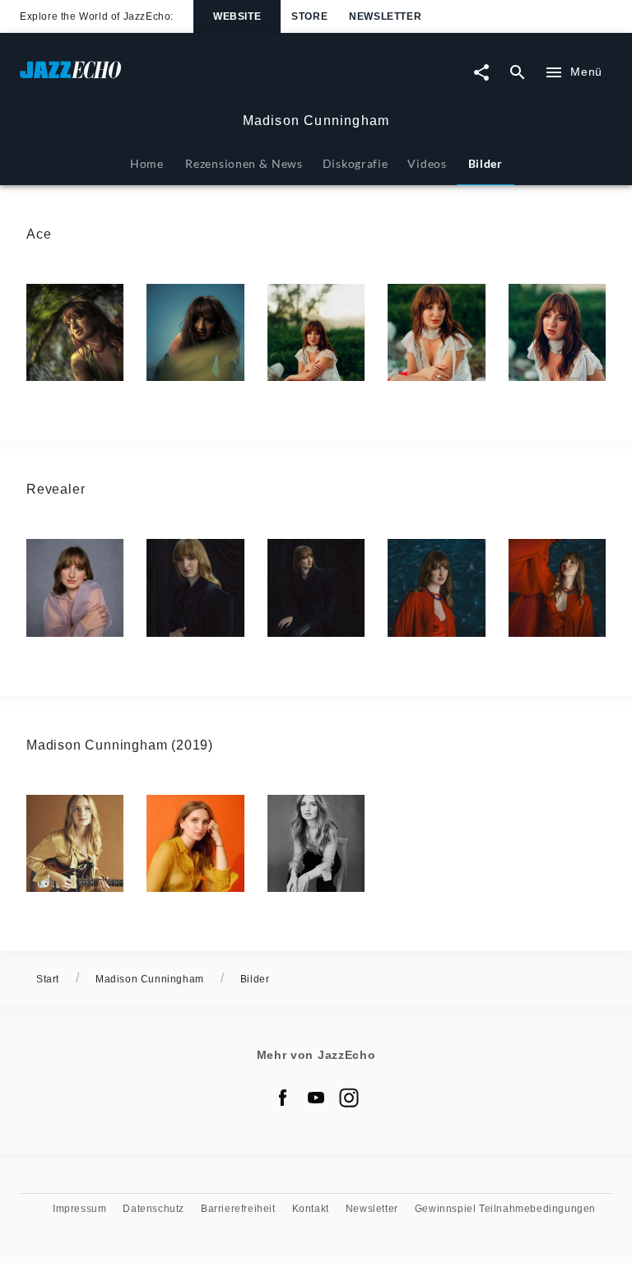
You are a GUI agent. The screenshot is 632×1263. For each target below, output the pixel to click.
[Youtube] (316, 1097)
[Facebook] (283, 1097)
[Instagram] (348, 1097)
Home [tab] (147, 163)
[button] (75, 332)
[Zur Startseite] (168, 78)
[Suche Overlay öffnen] (517, 72)
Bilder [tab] (485, 163)
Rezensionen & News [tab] (243, 163)
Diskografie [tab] (355, 163)
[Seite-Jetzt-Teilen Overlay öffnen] (481, 72)
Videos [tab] (426, 163)
